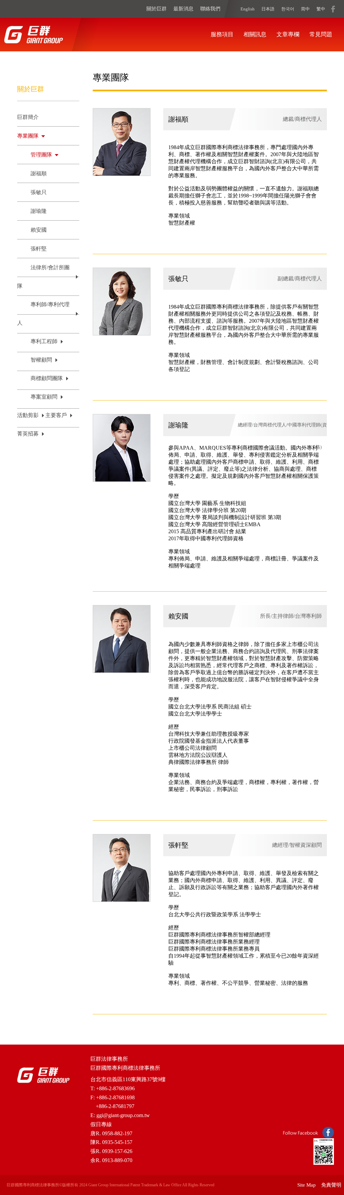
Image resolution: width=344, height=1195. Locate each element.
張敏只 (39, 192)
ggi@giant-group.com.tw (123, 1115)
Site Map (306, 1185)
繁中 (320, 8)
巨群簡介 (28, 117)
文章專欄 (287, 34)
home (33, 34)
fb (333, 8)
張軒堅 (39, 248)
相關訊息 (255, 34)
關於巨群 (156, 8)
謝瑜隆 (39, 211)
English (248, 8)
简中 (305, 8)
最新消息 (183, 8)
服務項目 (222, 34)
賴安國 (39, 230)
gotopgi (327, 1178)
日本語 (267, 8)
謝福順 (39, 173)
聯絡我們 (210, 8)
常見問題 (320, 34)
